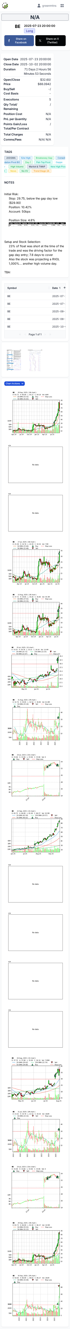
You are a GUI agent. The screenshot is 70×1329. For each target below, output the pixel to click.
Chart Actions (13, 383)
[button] (20, 334)
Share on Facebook (21, 40)
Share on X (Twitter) (52, 40)
